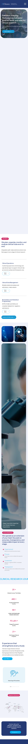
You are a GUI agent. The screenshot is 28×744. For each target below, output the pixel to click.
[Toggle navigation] (25, 4)
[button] (9, 686)
